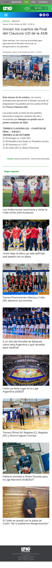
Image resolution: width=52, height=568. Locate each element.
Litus (33, 2)
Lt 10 (8, 8)
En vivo (38, 8)
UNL (6, 2)
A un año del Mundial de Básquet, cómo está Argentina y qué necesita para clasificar (24, 344)
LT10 (26, 2)
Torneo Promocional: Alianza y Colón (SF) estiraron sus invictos (24, 299)
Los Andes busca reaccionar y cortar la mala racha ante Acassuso (25, 211)
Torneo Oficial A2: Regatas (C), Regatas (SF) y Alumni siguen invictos (25, 434)
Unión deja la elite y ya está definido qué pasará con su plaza (24, 255)
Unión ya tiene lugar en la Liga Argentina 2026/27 (20, 390)
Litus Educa (42, 2)
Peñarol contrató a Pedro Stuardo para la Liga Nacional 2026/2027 (25, 478)
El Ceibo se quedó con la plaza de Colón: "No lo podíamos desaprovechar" (26, 522)
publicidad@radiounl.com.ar (26, 558)
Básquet (7, 21)
